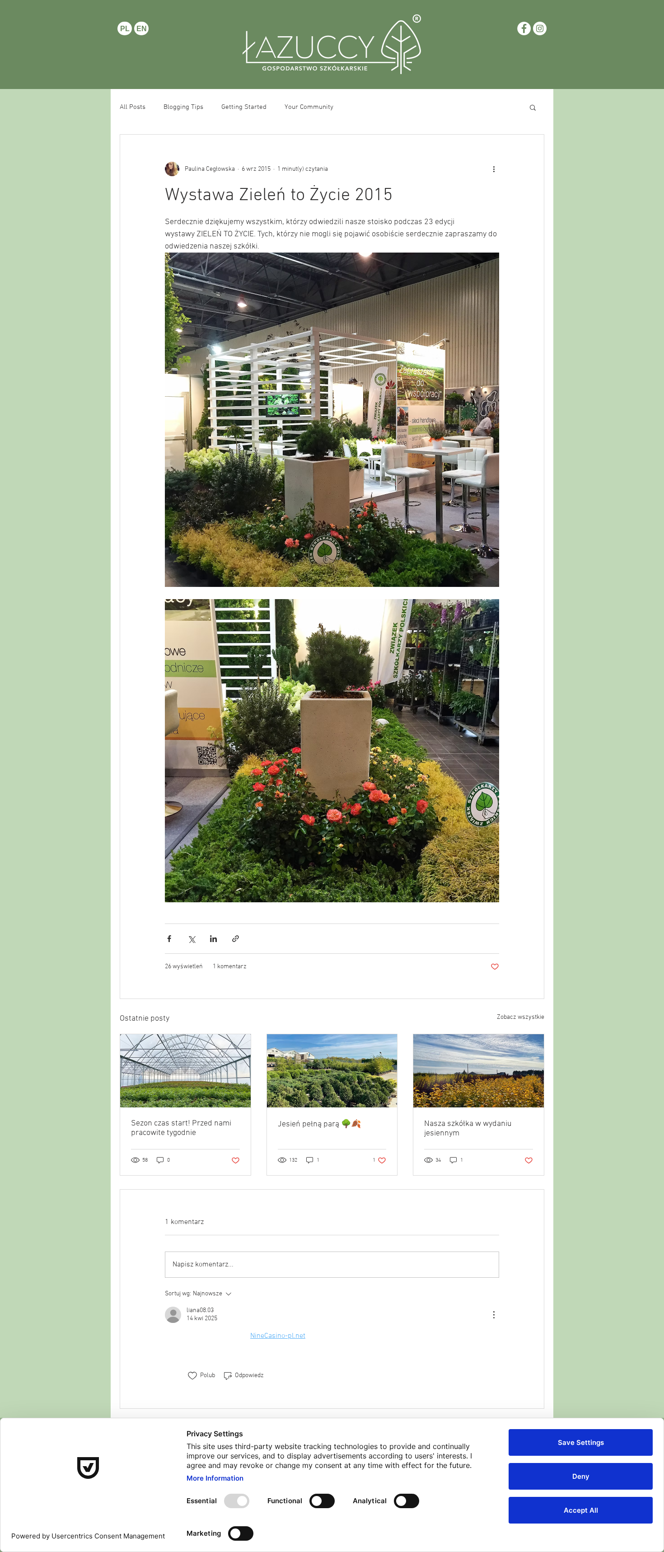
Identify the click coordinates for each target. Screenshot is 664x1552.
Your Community (309, 107)
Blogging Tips (183, 107)
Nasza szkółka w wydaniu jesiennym (468, 1128)
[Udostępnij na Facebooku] (169, 938)
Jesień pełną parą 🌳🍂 (319, 1124)
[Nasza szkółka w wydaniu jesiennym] (478, 1070)
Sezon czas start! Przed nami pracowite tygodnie (181, 1128)
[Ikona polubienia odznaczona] (192, 1375)
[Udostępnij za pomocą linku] (235, 938)
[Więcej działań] (493, 169)
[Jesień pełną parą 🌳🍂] (332, 1070)
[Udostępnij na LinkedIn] (213, 938)
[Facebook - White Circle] (524, 28)
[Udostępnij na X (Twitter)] (191, 938)
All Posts (132, 107)
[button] (532, 107)
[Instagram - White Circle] (540, 28)
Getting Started (244, 107)
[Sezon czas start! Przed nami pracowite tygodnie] (185, 1070)
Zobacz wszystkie (520, 1017)
